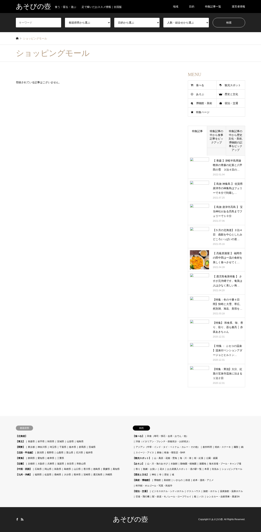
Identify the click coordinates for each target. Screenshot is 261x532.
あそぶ (200, 94)
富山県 (69, 452)
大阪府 (41, 463)
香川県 (86, 469)
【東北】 (20, 441)
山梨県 (60, 452)
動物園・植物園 (188, 463)
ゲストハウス (193, 491)
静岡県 (31, 458)
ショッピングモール (232, 469)
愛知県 (41, 458)
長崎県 (57, 474)
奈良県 (70, 463)
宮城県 (60, 441)
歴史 (166, 474)
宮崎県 (86, 474)
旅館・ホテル (210, 491)
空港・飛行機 (142, 496)
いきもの (178, 480)
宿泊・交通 (231, 103)
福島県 (80, 441)
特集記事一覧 (213, 6)
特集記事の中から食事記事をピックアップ (216, 137)
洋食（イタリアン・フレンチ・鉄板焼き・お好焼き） (163, 441)
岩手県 (41, 441)
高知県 (116, 469)
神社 (154, 474)
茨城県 (92, 447)
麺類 (236, 447)
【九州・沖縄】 (24, 474)
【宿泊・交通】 (141, 491)
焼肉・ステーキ (223, 447)
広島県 (38, 469)
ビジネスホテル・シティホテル (168, 491)
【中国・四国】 (24, 469)
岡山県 (48, 469)
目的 (191, 6)
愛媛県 (106, 469)
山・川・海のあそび (157, 463)
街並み (215, 469)
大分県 (67, 474)
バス (201, 496)
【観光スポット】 (142, 458)
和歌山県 (81, 463)
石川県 (79, 452)
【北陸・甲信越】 (25, 452)
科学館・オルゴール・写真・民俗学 (154, 485)
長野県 (50, 452)
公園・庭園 (212, 458)
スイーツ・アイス (145, 452)
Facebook (17, 519)
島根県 (67, 469)
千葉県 (62, 447)
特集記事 (197, 131)
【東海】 (20, 458)
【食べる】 (138, 436)
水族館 (174, 463)
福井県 (89, 452)
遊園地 (202, 463)
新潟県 (40, 452)
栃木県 (72, 447)
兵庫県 (50, 463)
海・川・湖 (185, 458)
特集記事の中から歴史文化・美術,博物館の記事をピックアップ (236, 140)
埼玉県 (53, 447)
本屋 (206, 469)
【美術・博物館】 (142, 480)
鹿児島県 (97, 474)
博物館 (157, 480)
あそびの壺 (130, 519)
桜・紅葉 (198, 458)
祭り (138, 469)
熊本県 (77, 474)
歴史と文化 (231, 94)
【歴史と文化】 (141, 474)
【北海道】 (21, 436)
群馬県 (82, 447)
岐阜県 (50, 458)
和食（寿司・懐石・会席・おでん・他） (167, 436)
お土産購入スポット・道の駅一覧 (184, 469)
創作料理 (207, 447)
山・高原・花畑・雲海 (165, 458)
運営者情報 (238, 6)
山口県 (77, 469)
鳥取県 (57, 469)
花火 (162, 469)
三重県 (60, 458)
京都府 (31, 463)
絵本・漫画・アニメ (203, 480)
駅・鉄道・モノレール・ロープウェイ (171, 496)
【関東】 (20, 447)
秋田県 (50, 441)
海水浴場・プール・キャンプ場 (225, 463)
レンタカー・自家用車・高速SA (223, 496)
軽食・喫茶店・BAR (174, 452)
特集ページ (202, 112)
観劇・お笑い (150, 469)
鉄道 (188, 480)
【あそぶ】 (138, 463)
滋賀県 (60, 463)
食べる (200, 85)
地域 (175, 6)
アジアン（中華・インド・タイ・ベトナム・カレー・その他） (168, 447)
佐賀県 (48, 474)
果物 (159, 452)
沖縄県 (108, 474)
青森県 (31, 441)
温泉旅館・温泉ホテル (231, 491)
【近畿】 (20, 463)
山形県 (70, 441)
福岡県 (38, 474)
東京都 (31, 447)
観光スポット (233, 85)
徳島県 (96, 469)
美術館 (167, 480)
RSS (22, 519)
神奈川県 (42, 447)
